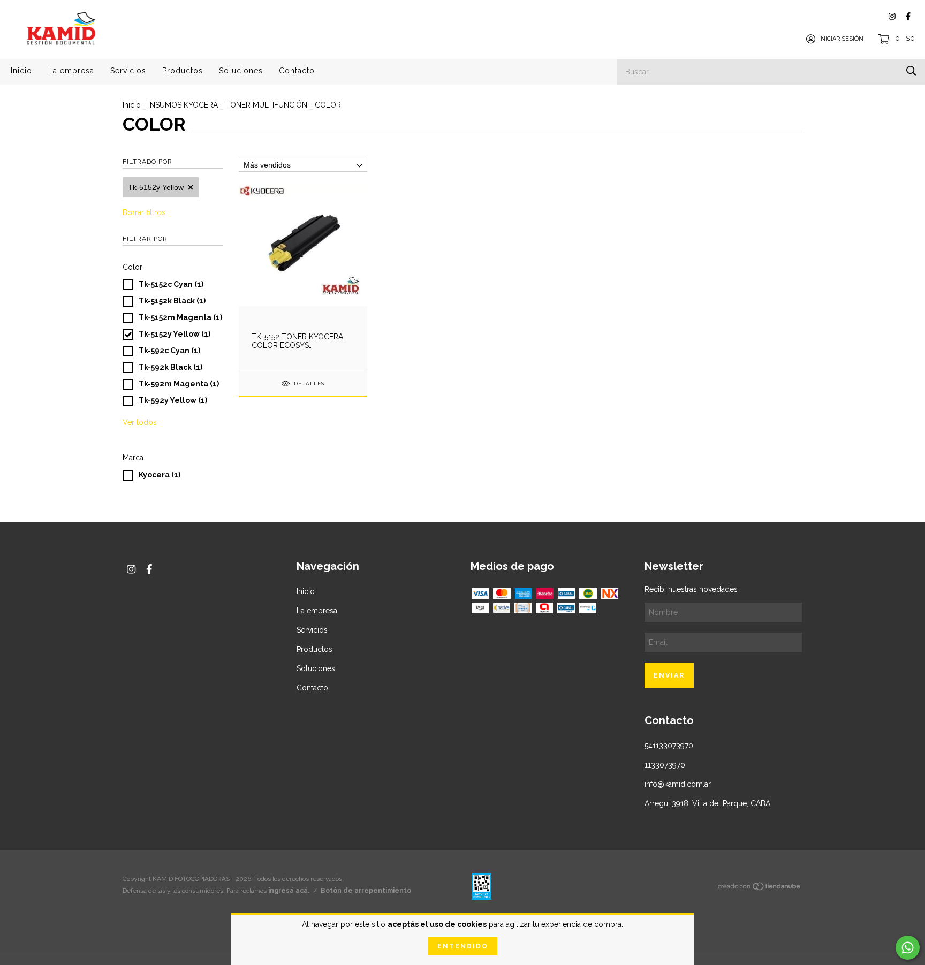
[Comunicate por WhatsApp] (908, 948)
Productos (182, 70)
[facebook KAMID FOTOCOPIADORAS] (908, 16)
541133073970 (669, 745)
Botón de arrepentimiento (366, 890)
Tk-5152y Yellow (156, 187)
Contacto (297, 70)
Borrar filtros (144, 212)
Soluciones (241, 70)
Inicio (21, 70)
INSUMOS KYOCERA (183, 105)
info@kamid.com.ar (678, 784)
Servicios (128, 70)
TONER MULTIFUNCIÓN (267, 105)
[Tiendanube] (759, 888)
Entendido (462, 946)
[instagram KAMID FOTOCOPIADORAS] (892, 16)
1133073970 (665, 765)
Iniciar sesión (841, 38)
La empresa (71, 70)
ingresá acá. (288, 890)
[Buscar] (911, 71)
